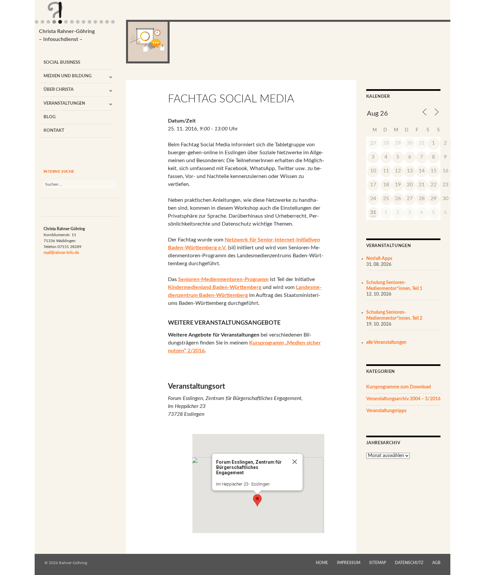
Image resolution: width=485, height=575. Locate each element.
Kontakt (54, 130)
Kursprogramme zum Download (398, 387)
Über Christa (59, 90)
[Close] (295, 462)
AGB (436, 563)
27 (373, 143)
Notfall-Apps (379, 258)
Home (322, 563)
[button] (257, 500)
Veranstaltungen (64, 103)
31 (373, 212)
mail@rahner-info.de (61, 253)
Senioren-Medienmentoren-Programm (223, 279)
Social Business (62, 62)
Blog (49, 117)
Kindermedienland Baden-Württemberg (214, 287)
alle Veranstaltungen (386, 342)
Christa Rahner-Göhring (67, 35)
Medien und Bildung (67, 76)
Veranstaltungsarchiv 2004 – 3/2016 (403, 399)
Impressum (348, 563)
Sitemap (377, 563)
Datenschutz (409, 563)
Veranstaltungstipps (386, 411)
